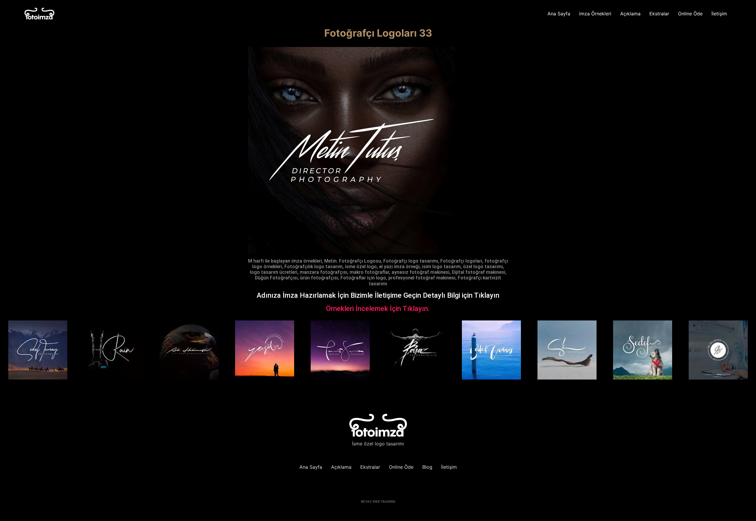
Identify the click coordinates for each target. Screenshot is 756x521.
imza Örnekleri (595, 14)
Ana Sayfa (559, 14)
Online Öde (690, 14)
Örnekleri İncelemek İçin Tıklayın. (378, 309)
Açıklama (630, 14)
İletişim (719, 14)
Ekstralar (659, 14)
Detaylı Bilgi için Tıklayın (461, 295)
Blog (427, 467)
